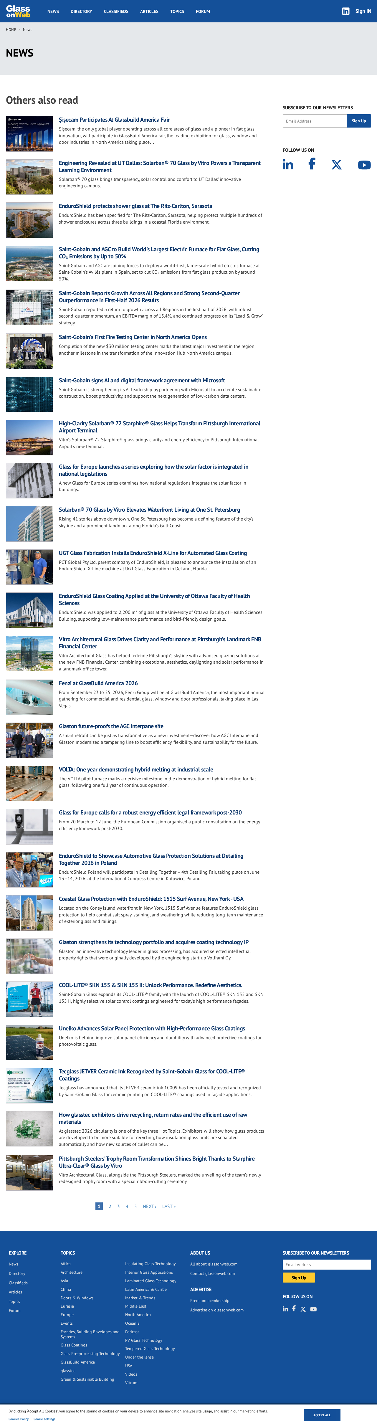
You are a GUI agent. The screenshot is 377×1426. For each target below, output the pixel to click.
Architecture (71, 1272)
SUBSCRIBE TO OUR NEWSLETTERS (318, 107)
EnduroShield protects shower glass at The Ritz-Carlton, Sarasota (135, 205)
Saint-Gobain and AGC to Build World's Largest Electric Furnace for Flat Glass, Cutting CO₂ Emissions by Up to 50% (159, 253)
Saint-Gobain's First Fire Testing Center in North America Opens (133, 337)
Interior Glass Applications (149, 1272)
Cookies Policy (19, 1419)
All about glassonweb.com (213, 1264)
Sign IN (363, 11)
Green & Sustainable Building (87, 1379)
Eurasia (67, 1306)
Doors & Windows (77, 1298)
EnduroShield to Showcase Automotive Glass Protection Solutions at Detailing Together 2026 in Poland (151, 859)
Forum (203, 11)
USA (128, 1365)
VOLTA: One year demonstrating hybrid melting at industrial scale (136, 769)
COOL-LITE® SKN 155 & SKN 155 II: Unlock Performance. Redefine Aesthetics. (150, 985)
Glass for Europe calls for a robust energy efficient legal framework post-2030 (150, 812)
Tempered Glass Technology (150, 1348)
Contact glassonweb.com (212, 1273)
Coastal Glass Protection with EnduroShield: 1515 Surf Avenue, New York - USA (151, 898)
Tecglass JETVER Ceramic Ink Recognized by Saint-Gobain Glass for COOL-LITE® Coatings (152, 1075)
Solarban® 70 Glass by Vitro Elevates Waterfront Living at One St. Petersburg (149, 509)
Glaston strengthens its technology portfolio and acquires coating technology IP (154, 942)
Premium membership (209, 1300)
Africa (66, 1263)
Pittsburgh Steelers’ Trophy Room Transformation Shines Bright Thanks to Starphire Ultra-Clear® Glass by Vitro (157, 1162)
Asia (64, 1280)
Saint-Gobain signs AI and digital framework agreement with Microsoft (142, 380)
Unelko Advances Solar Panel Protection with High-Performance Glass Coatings (152, 1028)
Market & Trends (140, 1298)
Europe (67, 1314)
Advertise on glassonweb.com (217, 1310)
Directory (81, 11)
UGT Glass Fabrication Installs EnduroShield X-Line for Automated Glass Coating (153, 552)
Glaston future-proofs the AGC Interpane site (111, 726)
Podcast (132, 1331)
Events (67, 1323)
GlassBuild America (78, 1362)
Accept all (322, 1415)
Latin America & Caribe (146, 1289)
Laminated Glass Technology (150, 1280)
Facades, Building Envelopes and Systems (90, 1334)
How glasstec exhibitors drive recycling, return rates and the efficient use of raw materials (153, 1118)
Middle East (135, 1306)
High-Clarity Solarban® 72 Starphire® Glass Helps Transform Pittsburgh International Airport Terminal (159, 427)
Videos (131, 1374)
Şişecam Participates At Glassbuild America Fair (114, 119)
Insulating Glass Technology (150, 1263)
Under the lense (139, 1357)
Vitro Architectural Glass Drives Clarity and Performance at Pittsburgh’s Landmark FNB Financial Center (160, 643)
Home (11, 29)
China (66, 1289)
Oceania (132, 1323)
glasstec (68, 1370)
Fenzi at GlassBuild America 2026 (98, 683)
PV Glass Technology (143, 1340)
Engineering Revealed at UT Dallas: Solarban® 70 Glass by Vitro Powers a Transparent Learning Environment (160, 166)
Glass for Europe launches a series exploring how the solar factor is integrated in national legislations (153, 470)
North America (138, 1314)
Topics (177, 11)
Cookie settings (44, 1419)
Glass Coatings (74, 1345)
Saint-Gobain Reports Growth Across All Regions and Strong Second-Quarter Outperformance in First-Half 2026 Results (149, 297)
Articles (149, 11)
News (53, 11)
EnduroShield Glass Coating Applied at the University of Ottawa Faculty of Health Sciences (154, 599)
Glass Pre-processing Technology (90, 1353)
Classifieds (116, 11)
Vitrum (131, 1382)
